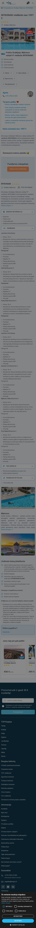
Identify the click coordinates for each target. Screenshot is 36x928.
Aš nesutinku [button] (18, 916)
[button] (18, 925)
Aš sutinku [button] (18, 920)
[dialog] (18, 910)
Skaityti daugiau (5, 903)
